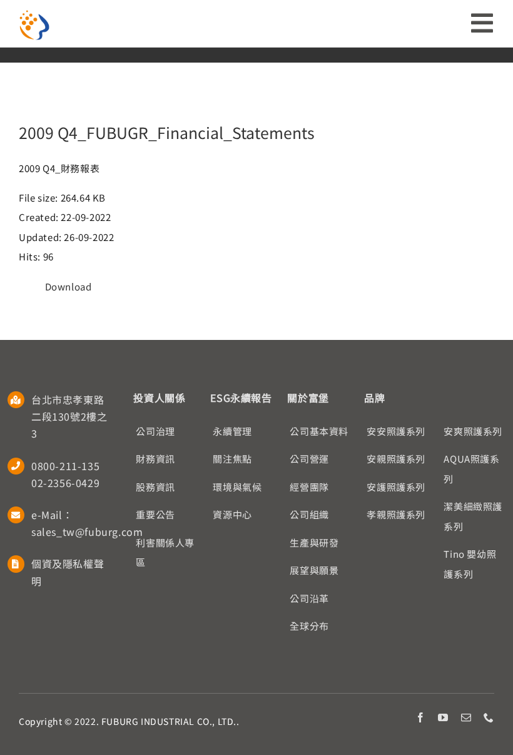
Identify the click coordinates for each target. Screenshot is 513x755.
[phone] (489, 717)
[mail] (466, 717)
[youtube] (443, 717)
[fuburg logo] (34, 14)
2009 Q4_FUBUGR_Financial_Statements (167, 132)
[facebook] (420, 717)
